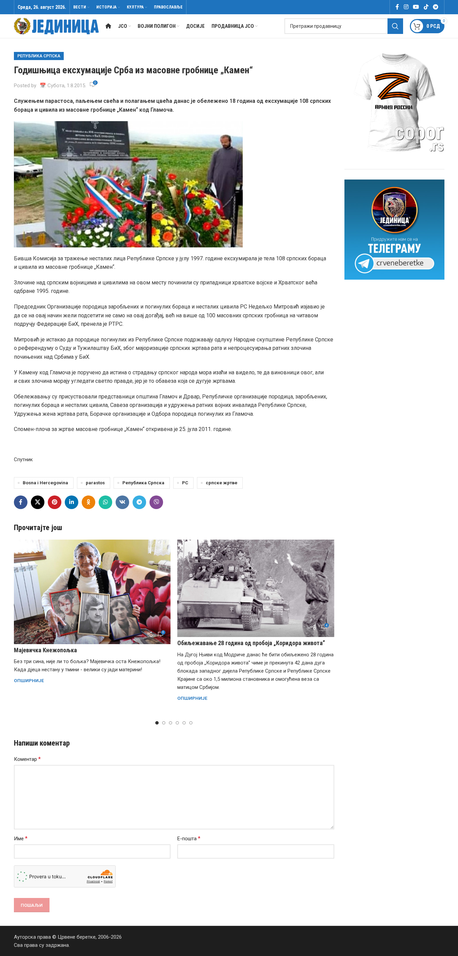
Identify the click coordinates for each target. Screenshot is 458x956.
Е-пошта (188, 838)
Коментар (27, 759)
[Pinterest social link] (54, 502)
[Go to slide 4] (177, 723)
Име (20, 838)
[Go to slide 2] (163, 723)
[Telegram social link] (435, 7)
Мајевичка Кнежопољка (45, 650)
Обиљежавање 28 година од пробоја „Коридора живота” (251, 642)
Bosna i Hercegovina (45, 482)
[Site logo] (56, 26)
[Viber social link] (156, 502)
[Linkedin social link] (71, 502)
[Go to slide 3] (170, 723)
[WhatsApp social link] (105, 502)
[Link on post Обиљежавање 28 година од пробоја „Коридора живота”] (255, 588)
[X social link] (37, 502)
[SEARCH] (395, 26)
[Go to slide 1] (157, 723)
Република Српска (38, 56)
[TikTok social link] (426, 7)
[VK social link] (122, 502)
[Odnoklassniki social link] (88, 502)
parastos (95, 482)
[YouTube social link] (416, 7)
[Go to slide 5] (184, 723)
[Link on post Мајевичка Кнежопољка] (92, 592)
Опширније (29, 680)
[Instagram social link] (406, 7)
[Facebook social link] (397, 7)
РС (185, 482)
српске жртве (221, 482)
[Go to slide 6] (191, 723)
